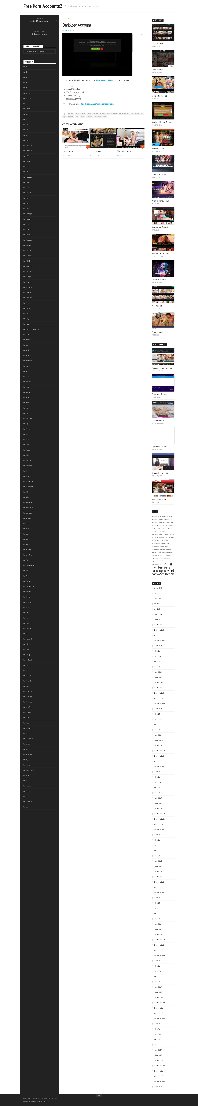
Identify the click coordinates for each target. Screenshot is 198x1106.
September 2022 (159, 829)
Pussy (28, 649)
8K (26, 88)
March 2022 (158, 861)
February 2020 (158, 992)
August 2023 (158, 772)
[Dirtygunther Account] (130, 138)
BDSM (28, 161)
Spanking (29, 712)
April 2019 (157, 1045)
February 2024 (158, 740)
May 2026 (157, 604)
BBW (27, 156)
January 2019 (158, 1060)
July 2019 (157, 1029)
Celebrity (29, 256)
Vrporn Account (157, 43)
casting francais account (162, 534)
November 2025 (159, 630)
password (89, 117)
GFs (27, 434)
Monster (28, 581)
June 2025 (157, 656)
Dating (28, 313)
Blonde (28, 203)
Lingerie (28, 550)
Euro (27, 355)
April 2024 (157, 730)
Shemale (29, 681)
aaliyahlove (154, 516)
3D (26, 72)
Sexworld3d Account (159, 175)
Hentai (28, 476)
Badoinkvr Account (158, 148)
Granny (28, 445)
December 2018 (159, 1066)
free (142, 114)
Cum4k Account (157, 70)
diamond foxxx (165, 543)
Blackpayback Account (160, 227)
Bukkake (28, 235)
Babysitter (29, 145)
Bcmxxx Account (68, 151)
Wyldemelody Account (160, 473)
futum (27, 413)
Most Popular (30, 586)
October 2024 (158, 698)
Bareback (29, 151)
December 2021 (159, 877)
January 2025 (158, 682)
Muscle (28, 592)
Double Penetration (32, 329)
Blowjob (28, 208)
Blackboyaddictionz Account (162, 122)
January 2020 (158, 997)
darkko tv (70, 114)
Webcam (29, 802)
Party (27, 618)
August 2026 (158, 588)
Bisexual (28, 193)
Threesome (29, 754)
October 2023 (158, 761)
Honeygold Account (97, 151)
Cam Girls (29, 240)
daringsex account (156, 540)
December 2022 (159, 814)
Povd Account (157, 306)
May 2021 (157, 913)
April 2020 (157, 982)
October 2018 (158, 1076)
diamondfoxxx (155, 546)
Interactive (29, 508)
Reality (28, 655)
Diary (27, 319)
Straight (28, 728)
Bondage (29, 214)
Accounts (66, 19)
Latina (28, 529)
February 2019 (158, 1055)
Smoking (29, 697)
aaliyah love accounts (168, 522)
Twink (27, 775)
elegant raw (162, 555)
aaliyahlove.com (168, 516)
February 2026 (158, 620)
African (28, 98)
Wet (27, 807)
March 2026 (158, 614)
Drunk (27, 334)
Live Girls (29, 555)
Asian (27, 130)
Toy (27, 760)
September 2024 (159, 703)
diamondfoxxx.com (163, 546)
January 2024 (158, 745)
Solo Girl (28, 707)
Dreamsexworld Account (160, 201)
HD (27, 471)
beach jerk (159, 525)
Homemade (30, 487)
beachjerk (154, 525)
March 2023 (158, 798)
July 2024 (157, 714)
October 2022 (158, 824)
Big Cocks (29, 177)
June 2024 (157, 719)
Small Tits (29, 691)
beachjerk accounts (161, 531)
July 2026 (157, 593)
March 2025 (158, 672)
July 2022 (157, 840)
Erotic (28, 350)
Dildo (27, 324)
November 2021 (159, 882)
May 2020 (157, 976)
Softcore (29, 702)
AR (27, 119)
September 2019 (159, 1018)
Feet (27, 387)
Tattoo (28, 744)
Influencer (29, 502)
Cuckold (28, 292)
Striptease (29, 739)
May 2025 (157, 661)
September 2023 (159, 766)
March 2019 (158, 1050)
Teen (27, 749)
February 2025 (158, 677)
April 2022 (157, 856)
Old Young (29, 602)
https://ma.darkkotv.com (106, 80)
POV (27, 634)
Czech (28, 303)
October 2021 (158, 887)
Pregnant (29, 639)
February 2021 (158, 929)
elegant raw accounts (167, 561)
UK (27, 781)
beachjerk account (163, 528)
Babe (27, 140)
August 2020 (158, 961)
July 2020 (157, 966)
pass (77, 117)
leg (27, 534)
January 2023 (158, 808)
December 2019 (159, 1003)
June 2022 (157, 845)
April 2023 (157, 793)
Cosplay (28, 282)
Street (28, 733)
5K (26, 82)
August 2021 (158, 898)
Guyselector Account (159, 447)
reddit (104, 117)
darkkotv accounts (124, 114)
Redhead (29, 660)
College (28, 277)
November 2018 (159, 1071)
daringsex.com (160, 537)
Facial (28, 366)
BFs (27, 172)
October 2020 (158, 950)
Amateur (28, 109)
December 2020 (159, 940)
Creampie (29, 287)
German (28, 429)
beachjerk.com (166, 525)
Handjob (28, 460)
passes (83, 117)
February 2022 (158, 866)
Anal (27, 114)
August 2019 (158, 1024)
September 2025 (159, 640)
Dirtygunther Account (125, 151)
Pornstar (28, 628)
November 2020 (159, 945)
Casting (28, 250)
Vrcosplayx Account (159, 280)
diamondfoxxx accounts (162, 552)
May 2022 (157, 850)
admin (66, 30)
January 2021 (158, 934)
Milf (27, 576)
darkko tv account (80, 114)
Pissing (28, 623)
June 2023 (157, 782)
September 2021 (159, 892)
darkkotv (102, 114)
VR (26, 796)
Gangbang (29, 418)
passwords (98, 117)
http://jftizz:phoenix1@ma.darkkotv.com (97, 104)
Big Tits (28, 182)
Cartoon (28, 245)
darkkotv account (112, 114)
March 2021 (158, 924)
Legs (27, 539)
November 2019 (159, 1008)
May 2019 (157, 1039)
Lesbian (28, 544)
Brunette (28, 229)
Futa (27, 408)
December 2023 (159, 751)
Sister (28, 686)
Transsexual (30, 770)
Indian (28, 497)
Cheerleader (30, 266)
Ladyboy (28, 518)
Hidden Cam (30, 481)
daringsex (154, 537)
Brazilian (28, 219)
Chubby (28, 271)
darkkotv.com (135, 114)
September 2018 (159, 1081)
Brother (28, 224)
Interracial (29, 513)
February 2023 (158, 803)
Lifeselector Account (159, 96)
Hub (27, 492)
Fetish (28, 392)
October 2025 (158, 635)
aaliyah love (161, 516)
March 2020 (158, 987)
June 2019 (157, 1034)
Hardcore (29, 466)
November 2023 (159, 756)
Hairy (27, 455)
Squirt (28, 718)
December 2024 (159, 688)
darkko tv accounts (92, 114)
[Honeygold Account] (103, 138)
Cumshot (29, 298)
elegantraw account (156, 561)
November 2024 (159, 693)
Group (28, 450)
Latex (27, 523)
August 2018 (158, 1087)
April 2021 (157, 919)
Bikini (27, 187)
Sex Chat (29, 676)
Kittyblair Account (158, 420)
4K (26, 77)
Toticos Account (157, 332)
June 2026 (157, 599)
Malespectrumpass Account (162, 368)
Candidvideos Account (160, 499)
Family (28, 376)
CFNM (28, 261)
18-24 (27, 67)
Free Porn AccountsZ (42, 6)
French (28, 403)
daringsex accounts (166, 540)
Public (28, 644)
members (70, 117)
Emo (27, 345)
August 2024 (158, 709)
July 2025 (157, 651)
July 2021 (157, 903)
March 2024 (158, 735)
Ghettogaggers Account (160, 253)
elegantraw (168, 555)
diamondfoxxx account (157, 549)
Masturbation (30, 565)
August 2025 (158, 646)
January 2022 (158, 871)
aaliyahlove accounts (157, 522)
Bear (27, 166)
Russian (28, 665)
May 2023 (157, 787)
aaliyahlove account (157, 519)
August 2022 (158, 835)
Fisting (28, 397)
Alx (49, 1101)
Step (27, 723)
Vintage (28, 786)
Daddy (28, 308)
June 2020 (157, 971)
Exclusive (29, 361)
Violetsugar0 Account (159, 394)
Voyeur (28, 791)
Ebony (28, 340)
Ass (27, 135)
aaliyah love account (167, 519)
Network (28, 597)
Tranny (28, 765)
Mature (28, 571)
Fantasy (28, 382)
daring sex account (169, 537)
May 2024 (157, 724)
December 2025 (159, 625)
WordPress (36, 1101)
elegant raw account (165, 558)
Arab (27, 124)
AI (26, 103)
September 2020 (159, 955)
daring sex (171, 534)
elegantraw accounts (157, 564)
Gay (27, 424)
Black (27, 198)
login (64, 117)
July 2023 (157, 777)
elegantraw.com (156, 558)
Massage (29, 560)
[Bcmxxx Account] (76, 138)
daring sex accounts (157, 543)
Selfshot (28, 670)
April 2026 (157, 609)
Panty (27, 613)
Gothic (28, 439)
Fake (27, 371)
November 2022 (159, 819)
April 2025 (157, 667)
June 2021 (157, 908)
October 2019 (158, 1013)
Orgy (27, 607)
